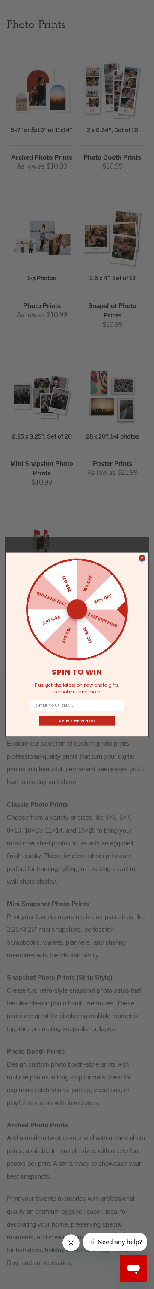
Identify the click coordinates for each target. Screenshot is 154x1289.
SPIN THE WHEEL (77, 720)
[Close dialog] (142, 558)
